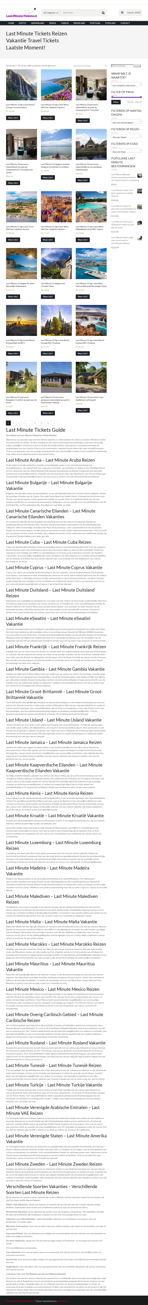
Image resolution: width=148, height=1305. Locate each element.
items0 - (133, 12)
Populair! (110, 23)
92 (35, 423)
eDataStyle (62, 1301)
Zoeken (137, 66)
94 (48, 423)
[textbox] (126, 85)
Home (11, 23)
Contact (125, 23)
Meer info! (13, 117)
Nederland (79, 23)
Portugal (95, 23)
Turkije (65, 23)
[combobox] (126, 84)
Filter (116, 102)
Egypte (22, 23)
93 (41, 423)
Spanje (52, 23)
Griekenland (37, 23)
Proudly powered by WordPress (20, 1301)
